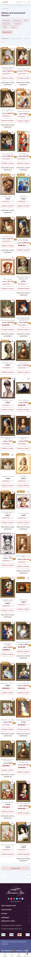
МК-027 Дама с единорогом (7, 802)
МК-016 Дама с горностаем (23, 803)
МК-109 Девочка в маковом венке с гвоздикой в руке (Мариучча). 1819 (23, 319)
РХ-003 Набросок (8, 196)
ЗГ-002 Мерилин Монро (7, 363)
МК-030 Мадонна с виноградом (7, 644)
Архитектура (16, 20)
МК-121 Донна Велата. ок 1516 (8, 110)
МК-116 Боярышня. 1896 (23, 68)
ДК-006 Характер (8, 556)
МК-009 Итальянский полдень (7, 320)
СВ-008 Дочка (23, 476)
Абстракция (6, 20)
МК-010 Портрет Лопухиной (23, 642)
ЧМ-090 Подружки (23, 154)
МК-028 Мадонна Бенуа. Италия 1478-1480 (7, 600)
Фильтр (20, 2)
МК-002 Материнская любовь (23, 720)
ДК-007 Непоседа (8, 279)
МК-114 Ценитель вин (7, 154)
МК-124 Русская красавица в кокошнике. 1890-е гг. (8, 68)
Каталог (5, 956)
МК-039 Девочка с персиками (8, 720)
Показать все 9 (7, 32)
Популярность (15, 38)
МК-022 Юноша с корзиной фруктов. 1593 (7, 512)
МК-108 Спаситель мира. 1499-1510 (23, 438)
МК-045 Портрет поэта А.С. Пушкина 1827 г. (7, 760)
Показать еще (15, 868)
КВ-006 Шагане (23, 196)
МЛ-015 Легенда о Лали (23, 513)
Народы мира (6, 23)
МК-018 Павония (23, 845)
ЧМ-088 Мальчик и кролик (7, 476)
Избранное (19, 956)
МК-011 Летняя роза (23, 683)
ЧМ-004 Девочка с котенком (7, 683)
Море (25, 20)
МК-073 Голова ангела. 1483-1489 (23, 556)
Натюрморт (17, 23)
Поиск (12, 956)
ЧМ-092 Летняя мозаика (23, 111)
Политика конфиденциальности (11, 929)
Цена (2, 41)
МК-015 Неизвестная (23, 400)
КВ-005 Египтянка (23, 600)
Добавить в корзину (7, 78)
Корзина (26, 955)
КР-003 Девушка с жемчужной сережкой (7, 438)
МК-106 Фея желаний (8, 236)
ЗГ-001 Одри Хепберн (8, 400)
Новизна (27, 38)
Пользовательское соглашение (11, 925)
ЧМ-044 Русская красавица (7, 845)
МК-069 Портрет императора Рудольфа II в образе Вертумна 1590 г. (23, 278)
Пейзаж (5, 27)
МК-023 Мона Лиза (23, 762)
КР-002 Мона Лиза (23, 363)
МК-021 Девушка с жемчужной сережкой (23, 240)
